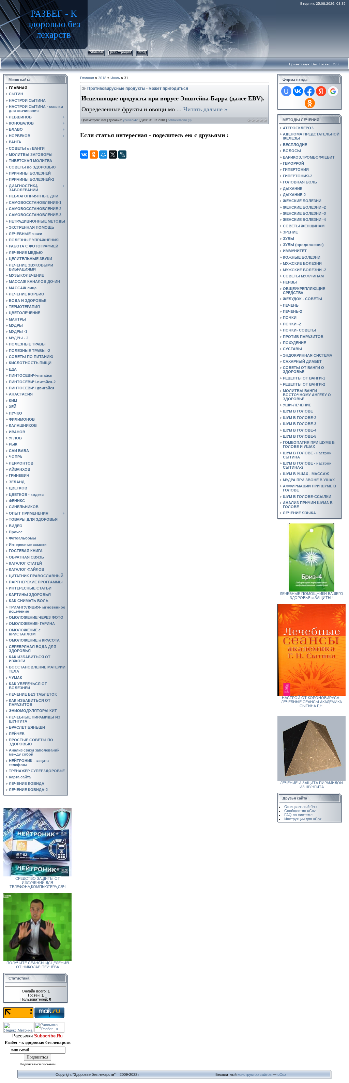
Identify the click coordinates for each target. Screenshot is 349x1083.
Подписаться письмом (38, 1064)
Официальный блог (301, 807)
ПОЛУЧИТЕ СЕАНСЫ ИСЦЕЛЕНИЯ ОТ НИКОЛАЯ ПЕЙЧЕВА (37, 965)
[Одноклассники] (94, 154)
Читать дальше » (205, 109)
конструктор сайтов (255, 1074)
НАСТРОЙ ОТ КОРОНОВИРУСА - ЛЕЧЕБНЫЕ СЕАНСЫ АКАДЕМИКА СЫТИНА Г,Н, (311, 702)
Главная (96, 52)
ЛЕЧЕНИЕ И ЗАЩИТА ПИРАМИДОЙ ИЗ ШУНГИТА (311, 785)
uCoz (281, 1074)
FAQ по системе (298, 815)
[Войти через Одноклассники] (310, 103)
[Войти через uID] (286, 91)
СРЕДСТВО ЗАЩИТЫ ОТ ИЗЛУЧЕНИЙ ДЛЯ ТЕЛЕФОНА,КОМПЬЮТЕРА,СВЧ (37, 882)
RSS (335, 64)
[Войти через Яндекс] (321, 91)
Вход (142, 52)
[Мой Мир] (103, 154)
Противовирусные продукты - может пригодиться (137, 88)
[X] (113, 154)
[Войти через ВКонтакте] (298, 91)
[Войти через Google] (333, 91)
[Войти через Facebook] (309, 91)
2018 (102, 78)
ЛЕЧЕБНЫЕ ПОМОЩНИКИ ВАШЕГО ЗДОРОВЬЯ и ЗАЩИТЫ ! (311, 596)
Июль (115, 78)
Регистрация (120, 52)
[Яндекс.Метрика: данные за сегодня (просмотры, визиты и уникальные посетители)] (18, 1027)
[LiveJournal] (122, 154)
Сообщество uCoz (300, 811)
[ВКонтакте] (84, 154)
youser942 (130, 120)
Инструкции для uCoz (303, 819)
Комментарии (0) (180, 120)
